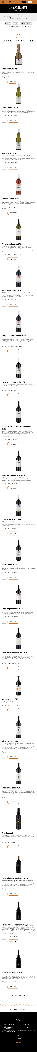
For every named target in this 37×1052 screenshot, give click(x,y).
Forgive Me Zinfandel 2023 (13, 290)
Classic (15, 23)
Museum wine (25, 26)
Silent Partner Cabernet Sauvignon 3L (17, 925)
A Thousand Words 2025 (12, 244)
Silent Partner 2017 (10, 741)
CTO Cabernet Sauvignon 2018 (15, 878)
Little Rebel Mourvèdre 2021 (14, 382)
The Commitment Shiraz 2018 (14, 652)
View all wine (14, 29)
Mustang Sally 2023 (10, 699)
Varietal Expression (26, 23)
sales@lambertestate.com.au (8, 1031)
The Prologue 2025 (10, 69)
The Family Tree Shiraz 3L (12, 972)
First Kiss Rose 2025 (10, 198)
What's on (18, 1019)
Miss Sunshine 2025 (10, 107)
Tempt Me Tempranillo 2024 (14, 335)
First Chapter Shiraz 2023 (12, 608)
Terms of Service (18, 1036)
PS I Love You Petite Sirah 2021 (15, 475)
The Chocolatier (8, 833)
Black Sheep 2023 (9, 564)
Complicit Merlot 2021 (11, 519)
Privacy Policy (18, 1038)
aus (25, 2)
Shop (29, 2)
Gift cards (24, 29)
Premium (7, 23)
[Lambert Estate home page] (18, 9)
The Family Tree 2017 (11, 788)
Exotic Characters (13, 26)
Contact (18, 1020)
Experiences (18, 1017)
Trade (18, 1035)
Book (12, 2)
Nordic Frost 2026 (9, 153)
